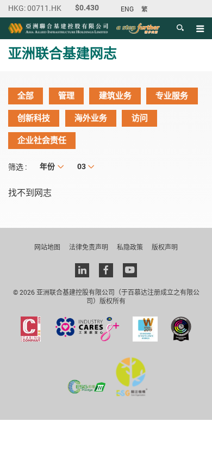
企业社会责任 (41, 140)
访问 (140, 118)
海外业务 (90, 118)
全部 (25, 96)
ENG (127, 9)
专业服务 (171, 96)
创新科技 (33, 118)
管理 (66, 96)
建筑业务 (115, 96)
